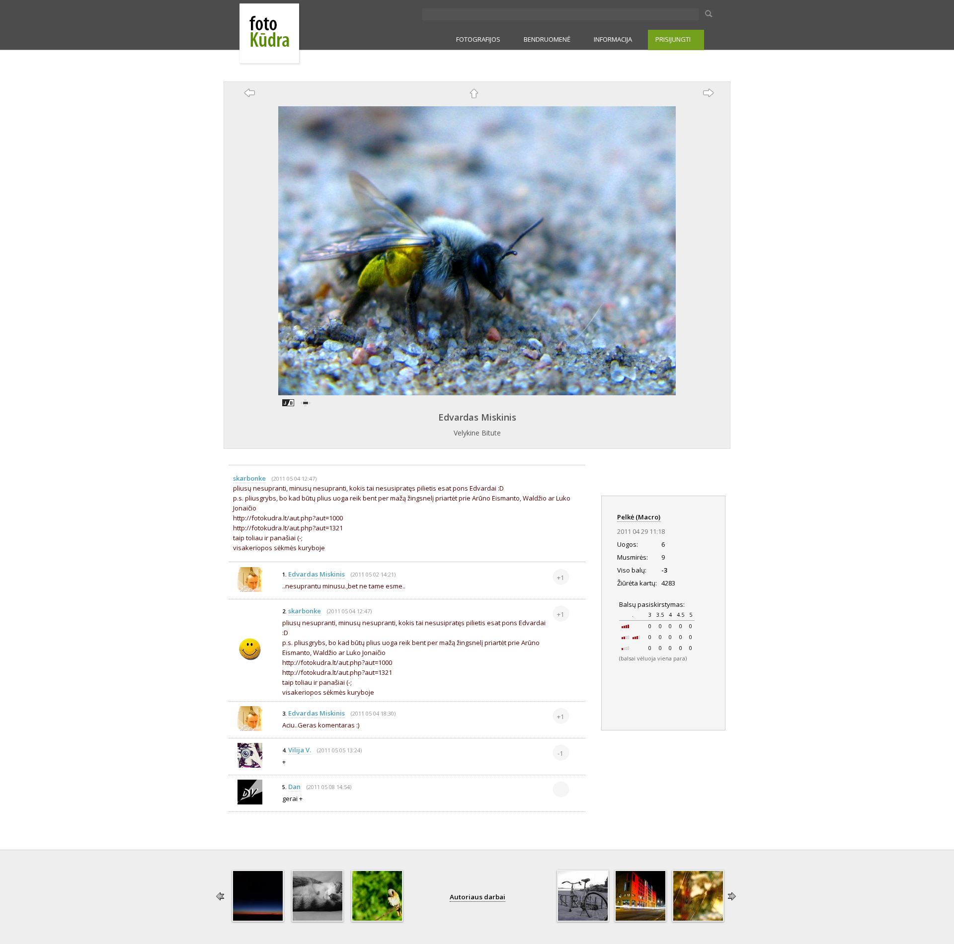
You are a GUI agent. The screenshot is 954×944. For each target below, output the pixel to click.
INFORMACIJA (613, 39)
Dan (294, 786)
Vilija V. (299, 749)
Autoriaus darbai (477, 896)
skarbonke (249, 478)
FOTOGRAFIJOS (478, 39)
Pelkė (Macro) (638, 516)
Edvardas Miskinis (477, 417)
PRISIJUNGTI (673, 39)
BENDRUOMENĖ (547, 39)
